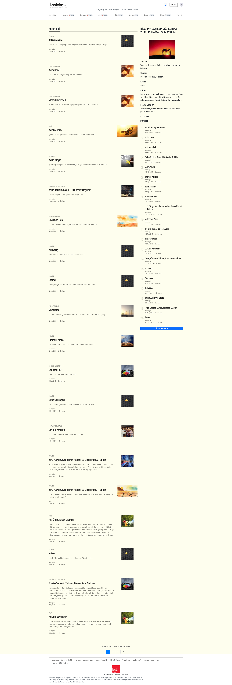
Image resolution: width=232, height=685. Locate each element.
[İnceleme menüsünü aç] (75, 15)
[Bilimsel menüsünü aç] (172, 15)
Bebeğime (149, 288)
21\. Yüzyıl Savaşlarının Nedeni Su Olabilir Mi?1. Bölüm (77, 489)
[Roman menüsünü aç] (139, 15)
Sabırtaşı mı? (55, 369)
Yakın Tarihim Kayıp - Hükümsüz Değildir (70, 190)
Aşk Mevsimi (55, 130)
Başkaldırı (52, 156)
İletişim (78, 660)
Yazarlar (64, 660)
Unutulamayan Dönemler (57, 186)
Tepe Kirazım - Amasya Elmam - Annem (161, 308)
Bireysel (51, 36)
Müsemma (54, 309)
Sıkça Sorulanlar (149, 660)
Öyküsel (51, 336)
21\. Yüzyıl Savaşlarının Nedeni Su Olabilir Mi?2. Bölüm (77, 459)
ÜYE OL (173, 5)
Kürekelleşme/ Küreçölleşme (157, 229)
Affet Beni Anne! (151, 219)
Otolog (52, 279)
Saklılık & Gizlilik (114, 660)
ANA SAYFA (52, 15)
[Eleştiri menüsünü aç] (155, 15)
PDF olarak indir (162, 328)
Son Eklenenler (54, 660)
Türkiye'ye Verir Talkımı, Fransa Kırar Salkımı (72, 583)
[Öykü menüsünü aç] (124, 15)
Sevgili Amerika (57, 429)
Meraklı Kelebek (57, 100)
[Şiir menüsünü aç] (108, 15)
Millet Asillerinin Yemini (154, 298)
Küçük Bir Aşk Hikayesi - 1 (156, 127)
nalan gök (52, 49)
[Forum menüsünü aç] (182, 15)
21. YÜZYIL (51, 456)
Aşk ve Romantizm (54, 66)
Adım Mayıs (55, 160)
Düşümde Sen (56, 219)
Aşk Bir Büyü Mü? (58, 616)
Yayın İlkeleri (126, 660)
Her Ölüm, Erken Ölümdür (61, 519)
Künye (158, 660)
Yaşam (50, 516)
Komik (50, 126)
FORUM (179, 15)
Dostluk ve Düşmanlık (56, 426)
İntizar (52, 553)
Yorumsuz (149, 278)
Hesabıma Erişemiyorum (91, 660)
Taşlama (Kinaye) (54, 306)
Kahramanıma (55, 40)
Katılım (71, 660)
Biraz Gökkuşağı (57, 399)
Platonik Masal (56, 339)
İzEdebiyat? (137, 660)
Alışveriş (53, 249)
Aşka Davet (54, 70)
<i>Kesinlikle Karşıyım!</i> (57, 366)
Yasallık (104, 660)
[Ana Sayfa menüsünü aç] (57, 15)
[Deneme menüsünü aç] (93, 15)
